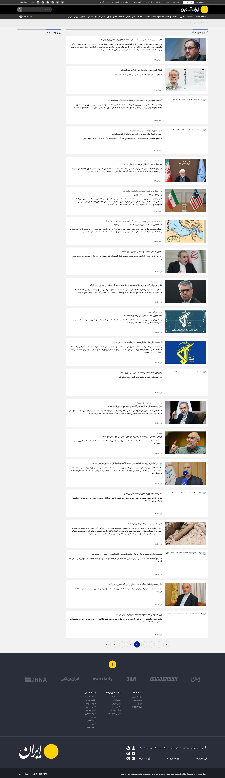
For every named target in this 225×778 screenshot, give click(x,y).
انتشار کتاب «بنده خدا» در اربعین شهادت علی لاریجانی (141, 70)
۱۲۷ (137, 644)
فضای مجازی (112, 16)
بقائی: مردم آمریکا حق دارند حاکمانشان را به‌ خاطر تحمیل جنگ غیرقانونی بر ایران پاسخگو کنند (125, 285)
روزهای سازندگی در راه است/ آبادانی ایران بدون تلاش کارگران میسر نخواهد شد (131, 436)
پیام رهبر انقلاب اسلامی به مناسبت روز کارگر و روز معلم (141, 372)
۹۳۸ (107, 644)
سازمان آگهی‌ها (104, 2)
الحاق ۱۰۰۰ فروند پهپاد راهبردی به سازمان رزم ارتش (143, 493)
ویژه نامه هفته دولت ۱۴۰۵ (161, 16)
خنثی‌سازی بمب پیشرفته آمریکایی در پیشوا (145, 524)
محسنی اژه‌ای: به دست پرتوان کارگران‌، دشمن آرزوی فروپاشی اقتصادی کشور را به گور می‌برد (127, 554)
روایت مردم (91, 727)
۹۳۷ (115, 644)
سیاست (190, 16)
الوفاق (158, 2)
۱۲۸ (129, 644)
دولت (175, 16)
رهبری (182, 16)
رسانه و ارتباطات (89, 697)
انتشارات (115, 2)
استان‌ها (102, 16)
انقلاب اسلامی (90, 700)
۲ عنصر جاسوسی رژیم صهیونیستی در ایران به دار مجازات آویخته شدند (135, 100)
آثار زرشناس (91, 723)
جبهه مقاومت (90, 703)
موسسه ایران (199, 2)
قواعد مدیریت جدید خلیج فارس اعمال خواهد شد (143, 315)
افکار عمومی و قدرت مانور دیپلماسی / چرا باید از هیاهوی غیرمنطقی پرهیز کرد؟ (131, 40)
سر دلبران (92, 717)
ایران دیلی (166, 2)
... (152, 644)
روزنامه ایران (177, 2)
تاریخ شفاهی (90, 713)
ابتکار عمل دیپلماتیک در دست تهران (148, 194)
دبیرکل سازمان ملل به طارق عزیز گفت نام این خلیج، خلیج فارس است (135, 406)
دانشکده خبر (125, 2)
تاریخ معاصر (91, 710)
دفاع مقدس (91, 707)
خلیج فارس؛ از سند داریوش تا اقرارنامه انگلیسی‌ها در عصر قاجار (138, 225)
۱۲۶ (144, 644)
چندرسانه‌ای (92, 16)
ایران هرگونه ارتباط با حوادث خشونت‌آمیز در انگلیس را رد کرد (138, 614)
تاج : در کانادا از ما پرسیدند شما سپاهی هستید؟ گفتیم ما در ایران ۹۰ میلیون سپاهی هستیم (127, 463)
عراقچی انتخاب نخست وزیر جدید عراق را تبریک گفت (141, 251)
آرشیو (70, 16)
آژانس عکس (137, 2)
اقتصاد (147, 16)
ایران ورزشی (149, 2)
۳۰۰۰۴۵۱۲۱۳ (171, 759)
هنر (133, 16)
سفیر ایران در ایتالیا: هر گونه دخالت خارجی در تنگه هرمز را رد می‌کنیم (135, 584)
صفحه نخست (200, 16)
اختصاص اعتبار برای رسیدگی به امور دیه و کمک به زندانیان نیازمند (137, 134)
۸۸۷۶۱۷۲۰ (200, 759)
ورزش (76, 16)
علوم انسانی (91, 720)
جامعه (121, 16)
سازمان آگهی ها (114, 713)
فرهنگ (139, 16)
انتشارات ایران (115, 710)
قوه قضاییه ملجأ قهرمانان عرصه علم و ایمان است (143, 164)
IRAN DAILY (136, 707)
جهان (128, 16)
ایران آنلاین (188, 2)
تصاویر (83, 16)
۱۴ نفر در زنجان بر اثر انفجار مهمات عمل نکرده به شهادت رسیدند (137, 342)
